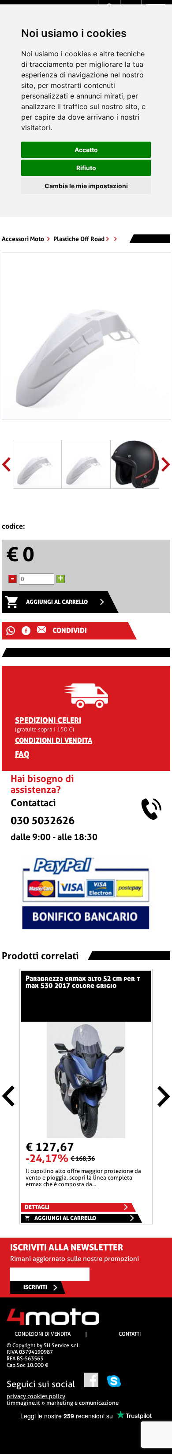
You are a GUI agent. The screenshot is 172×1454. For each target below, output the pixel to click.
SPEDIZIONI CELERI (48, 720)
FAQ (22, 754)
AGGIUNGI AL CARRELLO (57, 602)
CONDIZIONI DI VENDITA (53, 740)
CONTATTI (130, 1334)
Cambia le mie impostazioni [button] (86, 186)
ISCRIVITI (35, 1287)
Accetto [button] (86, 149)
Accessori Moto (23, 238)
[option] (86, 339)
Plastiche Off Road (79, 238)
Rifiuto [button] (86, 168)
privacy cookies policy (36, 1396)
